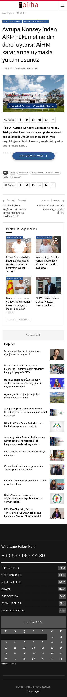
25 (15, 659)
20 (33, 653)
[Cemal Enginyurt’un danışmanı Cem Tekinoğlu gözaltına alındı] (57, 469)
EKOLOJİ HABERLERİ (12, 610)
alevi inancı (15, 21)
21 (43, 653)
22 (52, 653)
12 (24, 648)
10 (6, 648)
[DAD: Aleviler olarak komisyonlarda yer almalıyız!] (57, 455)
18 (15, 653)
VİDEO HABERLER (11, 575)
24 (6, 659)
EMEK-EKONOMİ (10, 596)
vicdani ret (16, 177)
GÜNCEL (5, 589)
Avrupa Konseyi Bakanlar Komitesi (36, 21)
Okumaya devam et (33, 156)
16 (61, 648)
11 (15, 648)
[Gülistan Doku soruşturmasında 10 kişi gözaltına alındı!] (57, 484)
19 (24, 653)
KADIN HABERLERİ (11, 603)
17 (6, 653)
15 (52, 648)
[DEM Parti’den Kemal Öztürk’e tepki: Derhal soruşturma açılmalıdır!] (57, 426)
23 (61, 653)
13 (33, 648)
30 (61, 659)
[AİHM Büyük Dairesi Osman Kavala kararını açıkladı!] (48, 285)
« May (4, 663)
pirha (6, 177)
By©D (37, 691)
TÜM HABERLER (43, 278)
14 (43, 648)
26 (24, 659)
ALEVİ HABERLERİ (14, 237)
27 (33, 659)
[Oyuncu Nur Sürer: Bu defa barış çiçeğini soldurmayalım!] (57, 354)
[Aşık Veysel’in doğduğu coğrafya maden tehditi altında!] (57, 397)
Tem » (13, 663)
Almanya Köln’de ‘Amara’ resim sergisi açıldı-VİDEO (50, 209)
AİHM (5, 21)
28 (43, 659)
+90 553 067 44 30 (23, 555)
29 (52, 659)
